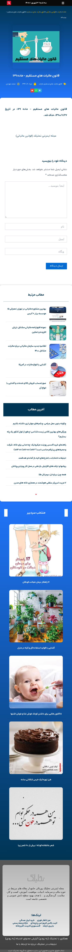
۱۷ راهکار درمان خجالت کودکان (36, 582)
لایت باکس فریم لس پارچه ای (43, 923)
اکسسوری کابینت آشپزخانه (28, 926)
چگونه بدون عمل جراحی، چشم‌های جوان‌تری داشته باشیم (39, 423)
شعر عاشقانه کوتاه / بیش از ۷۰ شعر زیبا (36, 845)
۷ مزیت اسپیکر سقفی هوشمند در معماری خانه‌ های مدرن (40, 482)
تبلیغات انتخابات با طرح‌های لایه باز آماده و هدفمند (42, 458)
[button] (63, 3)
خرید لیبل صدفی (26, 920)
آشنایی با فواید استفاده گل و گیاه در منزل (36, 647)
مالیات (59, 12)
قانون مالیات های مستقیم (36, 12)
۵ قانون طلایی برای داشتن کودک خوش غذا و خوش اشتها (36, 713)
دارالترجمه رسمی (20, 923)
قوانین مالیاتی (51, 12)
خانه (64, 12)
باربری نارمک (48, 926)
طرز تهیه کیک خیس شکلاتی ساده (36, 779)
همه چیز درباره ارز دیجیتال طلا (52, 474)
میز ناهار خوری (43, 920)
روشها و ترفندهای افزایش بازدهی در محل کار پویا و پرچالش (38, 466)
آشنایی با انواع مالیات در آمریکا (32, 364)
